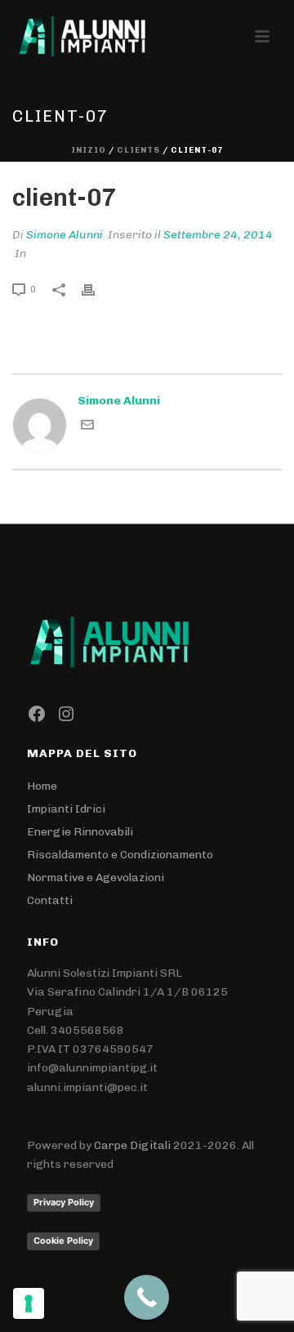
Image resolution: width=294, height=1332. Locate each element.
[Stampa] (96, 288)
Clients (138, 150)
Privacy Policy (63, 1202)
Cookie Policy (63, 1240)
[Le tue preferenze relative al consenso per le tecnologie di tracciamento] (28, 1303)
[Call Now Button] (146, 1297)
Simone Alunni (64, 235)
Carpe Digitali (132, 1145)
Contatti (50, 900)
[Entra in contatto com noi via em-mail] (87, 427)
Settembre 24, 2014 (218, 235)
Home (42, 786)
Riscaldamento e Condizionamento (120, 855)
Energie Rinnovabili (80, 832)
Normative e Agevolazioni (95, 877)
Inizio (88, 150)
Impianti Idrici (66, 809)
